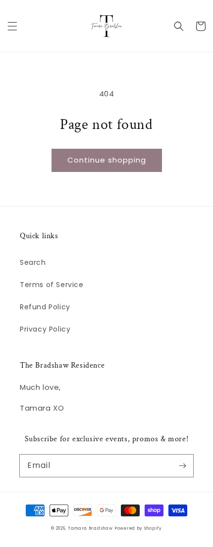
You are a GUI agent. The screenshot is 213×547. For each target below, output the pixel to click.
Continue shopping (106, 160)
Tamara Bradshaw (90, 528)
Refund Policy (45, 307)
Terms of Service (52, 285)
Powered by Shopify (138, 528)
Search (33, 262)
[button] (12, 26)
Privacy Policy (45, 329)
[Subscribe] (182, 465)
